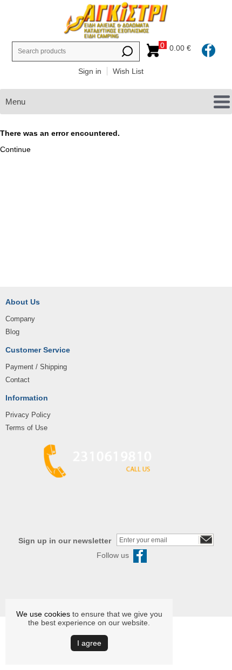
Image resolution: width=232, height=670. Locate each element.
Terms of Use (26, 428)
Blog (12, 332)
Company (20, 319)
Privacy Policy (28, 415)
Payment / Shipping (36, 367)
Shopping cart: (177, 48)
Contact (17, 380)
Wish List (128, 71)
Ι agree (89, 643)
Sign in (89, 71)
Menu (15, 101)
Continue (15, 149)
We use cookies (43, 614)
